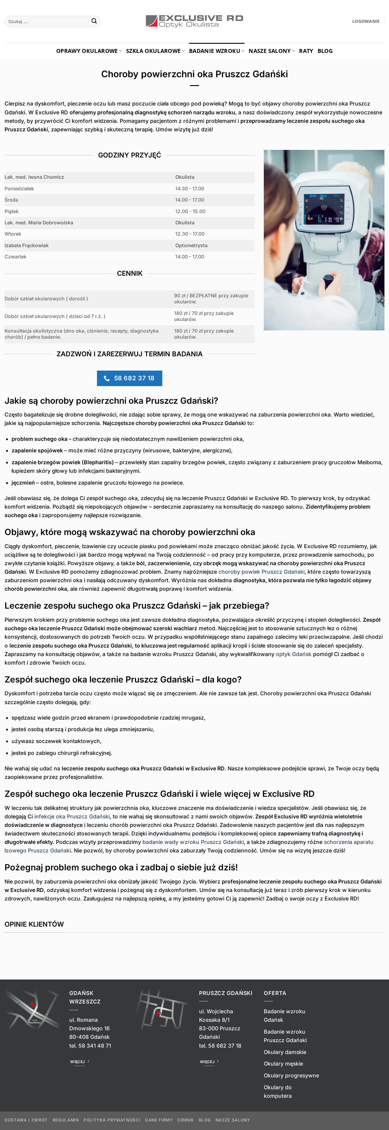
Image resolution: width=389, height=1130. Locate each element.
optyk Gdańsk (294, 654)
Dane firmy (159, 1120)
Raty (306, 50)
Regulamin (66, 1120)
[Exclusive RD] (194, 21)
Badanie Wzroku (214, 50)
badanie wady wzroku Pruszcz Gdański (193, 842)
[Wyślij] (94, 21)
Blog (325, 50)
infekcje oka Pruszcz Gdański (72, 816)
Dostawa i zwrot (26, 1120)
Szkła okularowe (153, 50)
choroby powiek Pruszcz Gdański (262, 571)
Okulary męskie (283, 1063)
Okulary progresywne (291, 1075)
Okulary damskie (285, 1052)
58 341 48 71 (94, 1045)
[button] (366, 21)
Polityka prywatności (112, 1120)
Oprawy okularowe (87, 50)
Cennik (185, 1120)
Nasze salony (270, 50)
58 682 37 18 (224, 1045)
